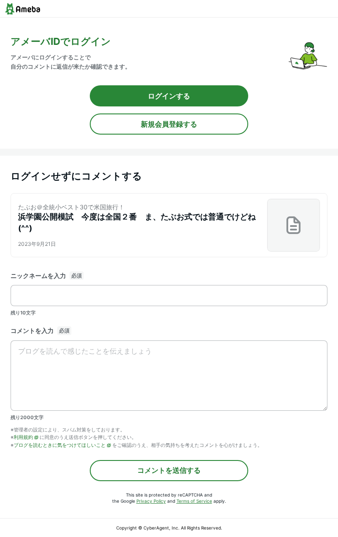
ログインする (169, 95)
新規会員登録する (169, 124)
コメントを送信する (169, 470)
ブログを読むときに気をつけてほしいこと (60, 445)
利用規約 (23, 437)
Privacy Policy (151, 501)
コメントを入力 (32, 330)
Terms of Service (194, 501)
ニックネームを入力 (38, 275)
